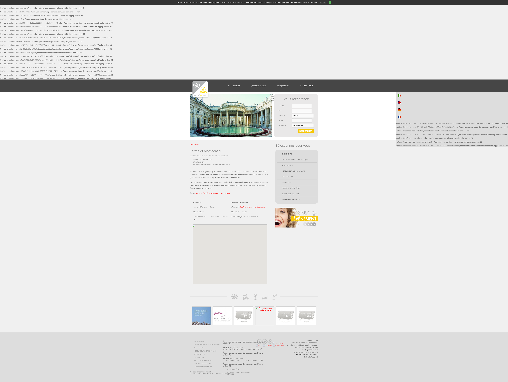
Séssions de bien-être (290, 194)
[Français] (452, 117)
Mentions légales (234, 369)
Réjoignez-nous (283, 86)
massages (215, 193)
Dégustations (287, 177)
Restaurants (287, 165)
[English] (452, 102)
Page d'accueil (234, 86)
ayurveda (198, 193)
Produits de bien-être (291, 188)
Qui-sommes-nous (258, 86)
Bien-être (206, 193)
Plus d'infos (323, 2)
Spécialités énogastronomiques (295, 159)
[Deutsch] (452, 109)
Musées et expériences (291, 199)
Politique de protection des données (238, 373)
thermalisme (225, 193)
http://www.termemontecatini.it (252, 207)
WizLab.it (314, 357)
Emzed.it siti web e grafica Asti (307, 354)
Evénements (287, 154)
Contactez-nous (306, 86)
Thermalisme (194, 144)
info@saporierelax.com (309, 350)
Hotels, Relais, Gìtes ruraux (293, 171)
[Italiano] (452, 95)
